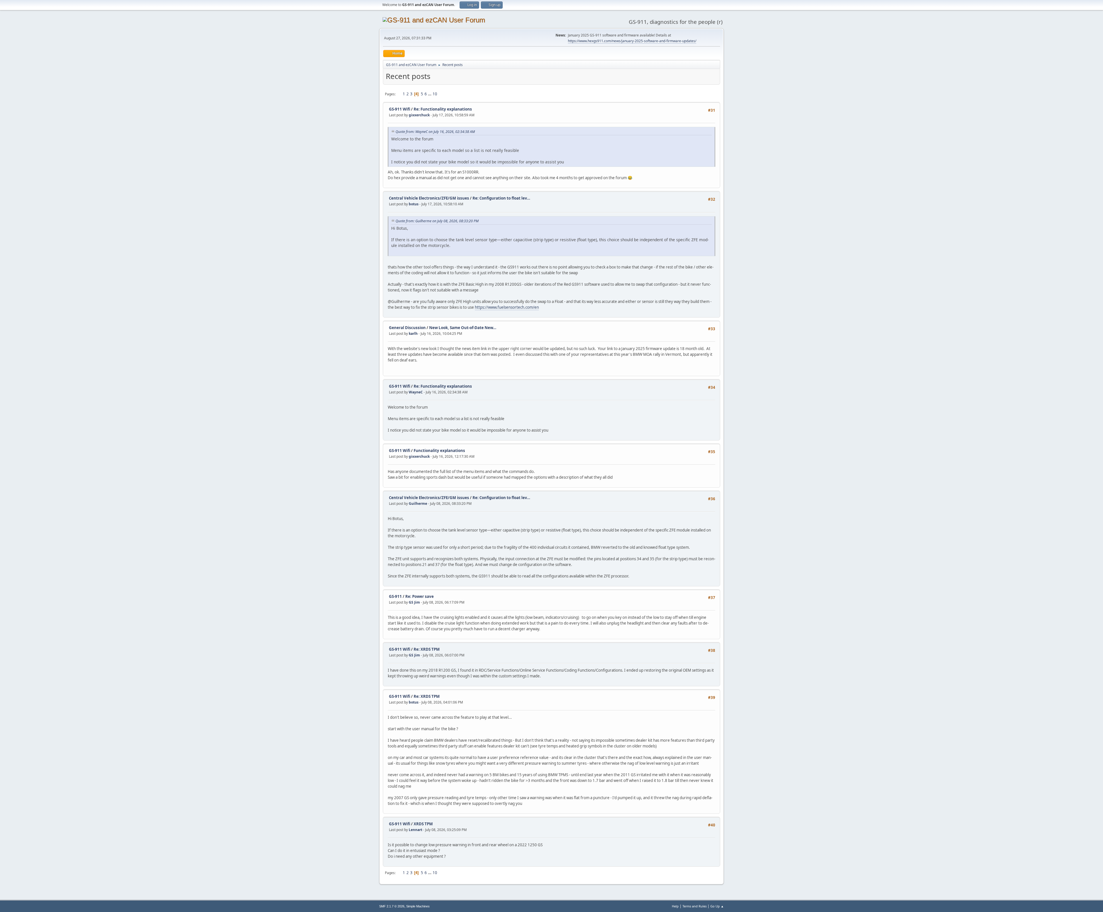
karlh (413, 333)
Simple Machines (418, 906)
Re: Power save (419, 596)
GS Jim (414, 602)
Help (675, 906)
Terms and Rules (694, 906)
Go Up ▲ (717, 906)
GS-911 (395, 596)
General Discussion (407, 327)
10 (435, 93)
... (430, 93)
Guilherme (418, 503)
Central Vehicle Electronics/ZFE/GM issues (429, 198)
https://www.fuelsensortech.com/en (507, 307)
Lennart (415, 829)
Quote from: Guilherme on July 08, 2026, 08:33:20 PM (437, 221)
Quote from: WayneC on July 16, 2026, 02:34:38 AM (435, 131)
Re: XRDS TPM (427, 649)
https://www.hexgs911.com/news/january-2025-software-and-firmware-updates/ (632, 40)
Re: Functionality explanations (443, 109)
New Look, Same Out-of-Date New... (462, 327)
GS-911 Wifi (399, 109)
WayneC (416, 392)
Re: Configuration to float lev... (501, 198)
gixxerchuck (419, 115)
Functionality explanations (439, 450)
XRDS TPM (423, 823)
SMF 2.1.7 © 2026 (391, 906)
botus (414, 204)
